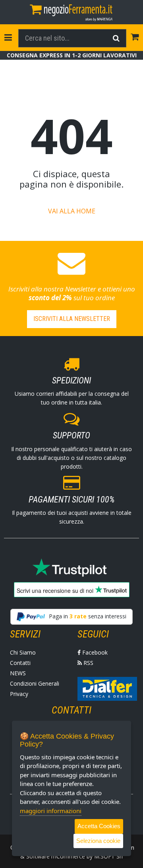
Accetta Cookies (98, 826)
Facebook (94, 652)
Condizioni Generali (34, 683)
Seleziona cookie (98, 840)
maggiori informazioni (50, 811)
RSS (87, 663)
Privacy (19, 694)
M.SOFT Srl (108, 856)
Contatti (20, 663)
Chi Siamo (23, 652)
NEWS (18, 673)
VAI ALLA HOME (71, 211)
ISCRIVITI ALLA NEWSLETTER (71, 319)
